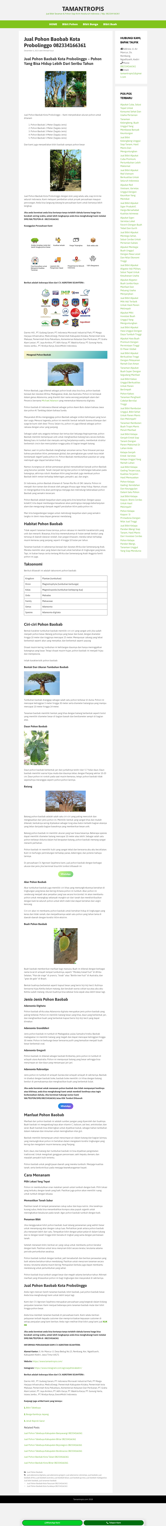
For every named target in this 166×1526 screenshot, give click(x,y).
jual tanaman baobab (47, 1481)
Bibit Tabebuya (32, 1407)
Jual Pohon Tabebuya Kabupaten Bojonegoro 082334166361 (53, 1445)
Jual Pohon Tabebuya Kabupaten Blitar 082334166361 (50, 1439)
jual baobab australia (45, 1478)
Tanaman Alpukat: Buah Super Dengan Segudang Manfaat (130, 371)
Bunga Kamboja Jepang (36, 1414)
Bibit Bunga (90, 24)
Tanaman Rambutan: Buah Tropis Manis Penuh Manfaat (131, 426)
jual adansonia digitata (36, 1475)
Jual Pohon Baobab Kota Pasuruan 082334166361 (47, 1483)
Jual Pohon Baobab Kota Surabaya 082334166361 (47, 1486)
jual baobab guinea (78, 1478)
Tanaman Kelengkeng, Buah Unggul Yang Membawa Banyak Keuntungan (129, 126)
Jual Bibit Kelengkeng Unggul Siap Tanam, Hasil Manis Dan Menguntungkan (130, 144)
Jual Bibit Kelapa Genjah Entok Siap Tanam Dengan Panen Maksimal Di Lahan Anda (130, 441)
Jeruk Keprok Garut (34, 1421)
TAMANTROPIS (83, 9)
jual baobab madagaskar (96, 1478)
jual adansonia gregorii (56, 1475)
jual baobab (93, 1475)
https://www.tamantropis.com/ (48, 1361)
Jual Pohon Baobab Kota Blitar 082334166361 (46, 1463)
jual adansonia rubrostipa (76, 1475)
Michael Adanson (50, 400)
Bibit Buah (110, 24)
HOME (53, 24)
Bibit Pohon (70, 24)
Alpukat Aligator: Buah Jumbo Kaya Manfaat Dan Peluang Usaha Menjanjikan (129, 286)
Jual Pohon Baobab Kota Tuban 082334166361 (46, 1457)
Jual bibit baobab (31, 1481)
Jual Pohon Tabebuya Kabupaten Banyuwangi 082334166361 (53, 1433)
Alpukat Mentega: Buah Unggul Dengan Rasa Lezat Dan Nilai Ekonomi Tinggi (130, 254)
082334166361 (128, 66)
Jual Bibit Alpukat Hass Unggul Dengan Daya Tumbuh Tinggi (131, 331)
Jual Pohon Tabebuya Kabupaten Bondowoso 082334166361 (53, 1451)
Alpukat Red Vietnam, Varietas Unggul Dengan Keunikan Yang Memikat (129, 191)
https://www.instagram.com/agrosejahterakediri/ (58, 1368)
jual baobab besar (61, 1478)
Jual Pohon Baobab (35, 1472)
